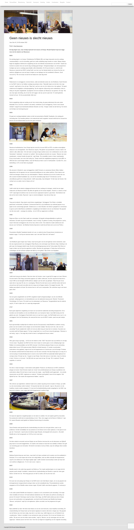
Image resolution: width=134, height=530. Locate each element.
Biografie (62, 2)
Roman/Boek (13, 2)
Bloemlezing (21, 2)
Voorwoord (36, 2)
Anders (48, 2)
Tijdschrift (28, 2)
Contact (68, 2)
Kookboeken (55, 2)
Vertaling (42, 2)
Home (6, 2)
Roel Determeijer (18, 46)
